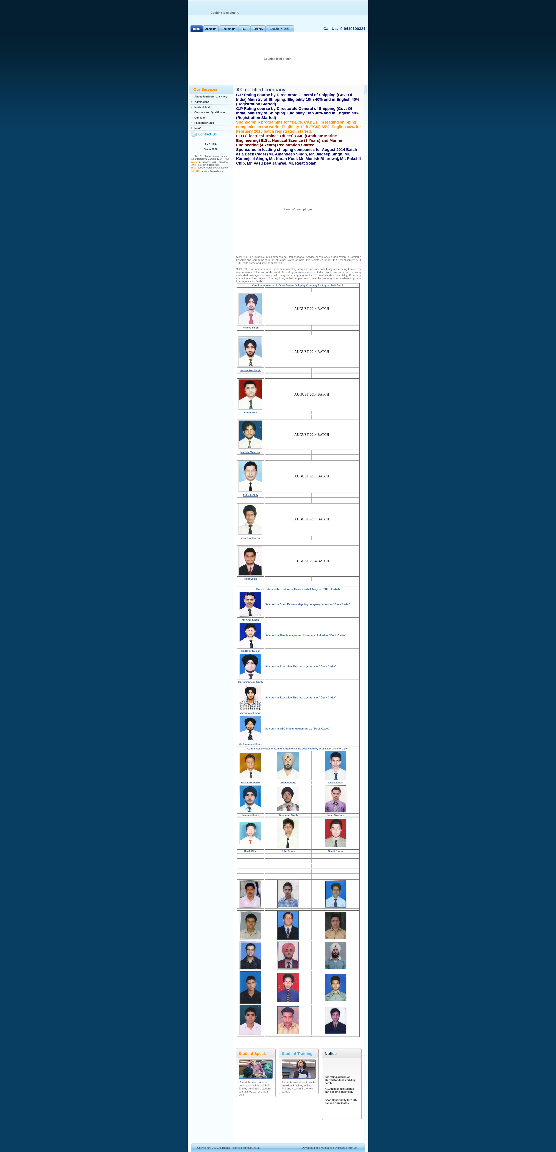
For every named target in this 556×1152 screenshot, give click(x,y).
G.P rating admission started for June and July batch (340, 1071)
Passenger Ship (204, 122)
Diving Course (334, 1102)
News (197, 128)
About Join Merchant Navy (210, 96)
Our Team (200, 117)
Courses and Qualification (210, 112)
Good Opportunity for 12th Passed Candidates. (341, 1093)
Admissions (201, 102)
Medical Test (202, 107)
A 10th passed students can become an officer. (339, 1082)
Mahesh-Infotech (347, 1148)
